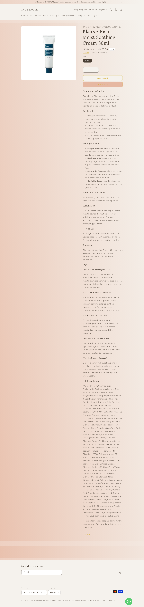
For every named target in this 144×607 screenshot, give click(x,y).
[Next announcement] (121, 2)
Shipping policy (93, 600)
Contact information (108, 600)
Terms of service (80, 600)
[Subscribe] (59, 572)
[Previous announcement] (22, 2)
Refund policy (56, 600)
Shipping (86, 52)
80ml (87, 61)
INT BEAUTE (31, 600)
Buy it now (103, 84)
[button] (26, 15)
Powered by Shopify (42, 600)
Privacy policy (68, 600)
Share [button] (87, 534)
